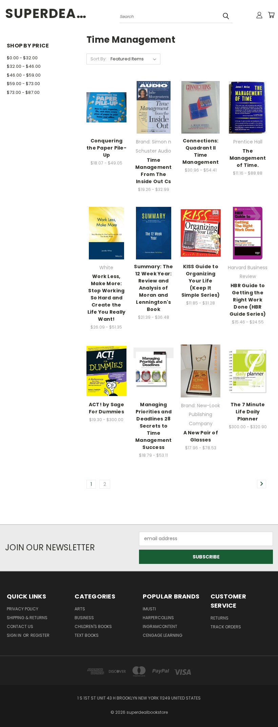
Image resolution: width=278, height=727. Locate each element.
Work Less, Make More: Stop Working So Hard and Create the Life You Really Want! (106, 297)
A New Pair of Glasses (200, 436)
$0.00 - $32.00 (22, 58)
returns (220, 618)
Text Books (87, 635)
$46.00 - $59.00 (24, 75)
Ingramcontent (160, 626)
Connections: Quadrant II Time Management (200, 151)
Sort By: (98, 59)
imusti (149, 609)
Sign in (14, 635)
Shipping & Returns (27, 618)
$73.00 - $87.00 (23, 92)
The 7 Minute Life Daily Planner (248, 411)
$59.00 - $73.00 (23, 83)
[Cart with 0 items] (271, 15)
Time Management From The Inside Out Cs (153, 171)
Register (40, 635)
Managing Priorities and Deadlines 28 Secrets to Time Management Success (153, 426)
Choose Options (106, 119)
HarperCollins (158, 618)
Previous (267, 705)
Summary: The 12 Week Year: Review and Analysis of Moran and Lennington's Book (153, 288)
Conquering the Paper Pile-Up (106, 147)
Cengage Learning (162, 635)
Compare (104, 104)
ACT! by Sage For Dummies (106, 408)
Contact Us (20, 626)
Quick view (106, 91)
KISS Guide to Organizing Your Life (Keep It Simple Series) (200, 280)
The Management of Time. (248, 158)
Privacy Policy (22, 609)
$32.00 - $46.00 (24, 66)
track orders (226, 627)
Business (84, 618)
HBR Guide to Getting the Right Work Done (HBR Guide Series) (248, 299)
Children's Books (93, 626)
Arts (80, 609)
